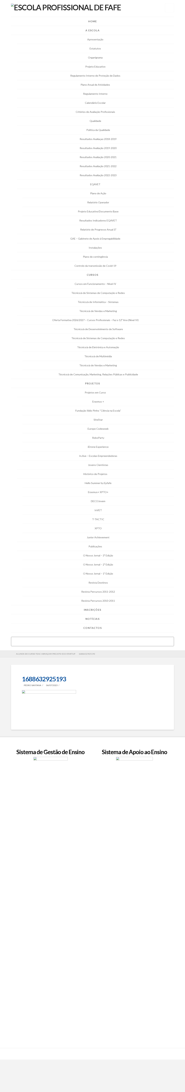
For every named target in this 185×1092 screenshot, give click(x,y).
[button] (169, 8)
